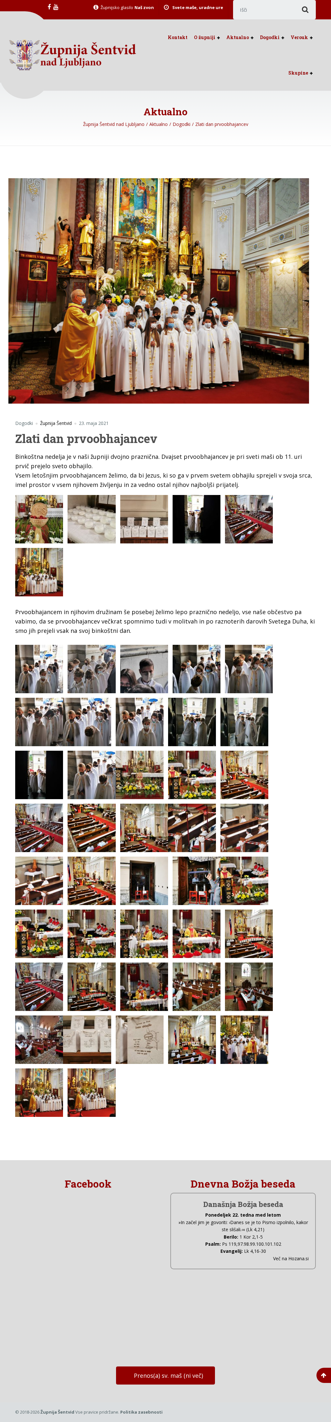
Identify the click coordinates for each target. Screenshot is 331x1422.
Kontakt (177, 37)
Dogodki (270, 37)
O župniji (204, 37)
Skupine (298, 73)
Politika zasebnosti (141, 1412)
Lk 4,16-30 (255, 1251)
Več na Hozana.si (291, 1258)
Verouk (299, 37)
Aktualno (237, 37)
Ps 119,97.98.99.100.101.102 (251, 1244)
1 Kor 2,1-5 (251, 1237)
